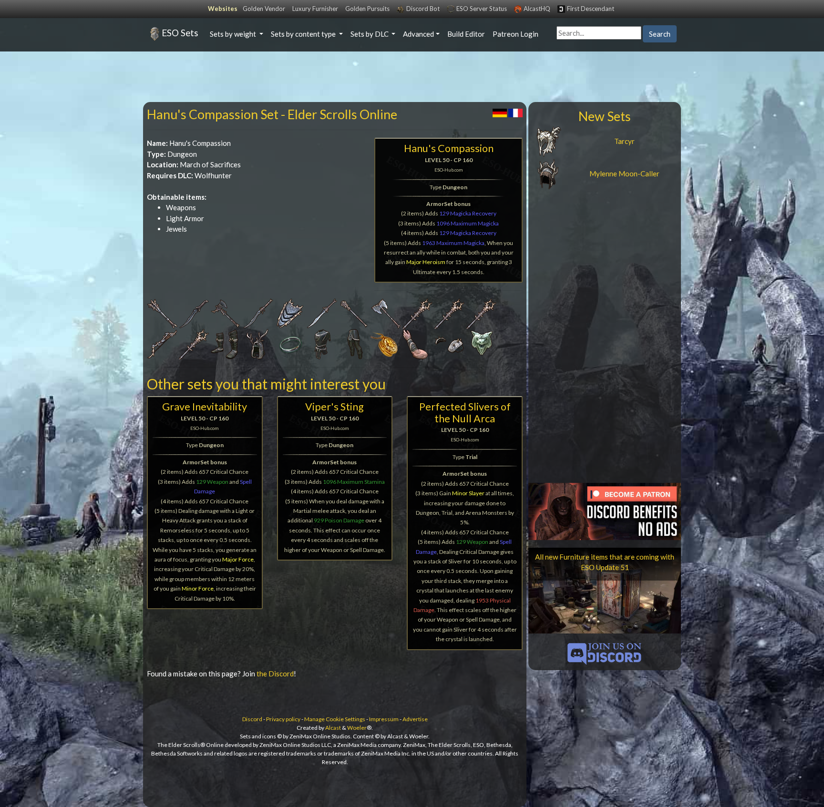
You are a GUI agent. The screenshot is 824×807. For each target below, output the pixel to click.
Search (659, 34)
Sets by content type (304, 34)
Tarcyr (624, 141)
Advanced (418, 34)
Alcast (333, 727)
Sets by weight (234, 34)
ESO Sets (180, 32)
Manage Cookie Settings (334, 719)
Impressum (384, 719)
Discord (252, 719)
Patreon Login (515, 34)
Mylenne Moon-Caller (624, 173)
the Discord (275, 673)
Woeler (357, 727)
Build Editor (466, 34)
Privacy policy (283, 719)
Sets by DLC (370, 34)
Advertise (415, 719)
